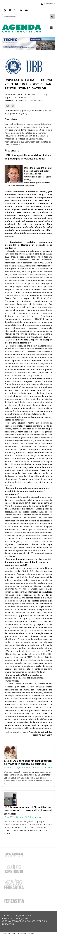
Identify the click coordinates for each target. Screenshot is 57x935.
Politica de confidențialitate (15, 918)
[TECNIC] (28, 43)
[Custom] (15, 10)
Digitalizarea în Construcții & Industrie (34, 767)
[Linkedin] (10, 10)
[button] (48, 3)
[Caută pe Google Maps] (30, 97)
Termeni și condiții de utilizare (16, 915)
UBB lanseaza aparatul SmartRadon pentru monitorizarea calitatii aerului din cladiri (28, 810)
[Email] (7, 106)
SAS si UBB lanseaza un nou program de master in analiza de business (28, 762)
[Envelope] (26, 10)
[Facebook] (5, 10)
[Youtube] (21, 10)
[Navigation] (52, 27)
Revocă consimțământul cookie (19, 933)
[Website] (12, 106)
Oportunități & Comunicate (28, 817)
